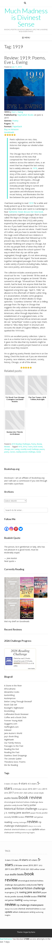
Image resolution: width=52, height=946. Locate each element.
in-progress (42, 809)
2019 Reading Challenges (20, 444)
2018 (16, 793)
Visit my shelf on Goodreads (16, 621)
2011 (35, 788)
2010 (30, 789)
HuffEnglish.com (11, 727)
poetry (6, 452)
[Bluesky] (21, 529)
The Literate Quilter (13, 758)
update (35, 829)
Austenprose (10, 698)
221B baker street (20, 789)
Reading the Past (11, 752)
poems (42, 449)
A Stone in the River (13, 685)
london (21, 817)
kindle (15, 816)
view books (31, 668)
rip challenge (23, 904)
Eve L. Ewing (17, 112)
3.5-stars (14, 783)
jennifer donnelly (17, 896)
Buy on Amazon (11, 129)
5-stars (30, 446)
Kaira (33, 932)
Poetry (15, 120)
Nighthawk (9, 739)
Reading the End (11, 749)
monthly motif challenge (29, 449)
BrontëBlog (9, 711)
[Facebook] (6, 529)
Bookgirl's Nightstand (13, 707)
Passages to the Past (13, 746)
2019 (25, 446)
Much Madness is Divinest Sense (26, 17)
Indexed (7, 730)
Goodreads (9, 132)
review (38, 452)
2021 (21, 793)
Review (39, 444)
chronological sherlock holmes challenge (21, 802)
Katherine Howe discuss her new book (26, 211)
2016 (6, 793)
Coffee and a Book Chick (15, 717)
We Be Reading (11, 765)
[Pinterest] (16, 529)
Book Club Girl (10, 704)
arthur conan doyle (36, 793)
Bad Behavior (6, 939)
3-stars (7, 783)
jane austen (23, 812)
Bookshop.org (38, 478)
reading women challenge (25, 452)
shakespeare (21, 825)
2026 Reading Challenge (20, 652)
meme (29, 817)
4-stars (22, 783)
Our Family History (12, 742)
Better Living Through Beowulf (18, 701)
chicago (7, 449)
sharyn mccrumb (34, 826)
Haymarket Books (25, 115)
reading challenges (19, 822)
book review (37, 446)
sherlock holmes (18, 829)
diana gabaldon (19, 885)
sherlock (7, 829)
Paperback (17, 126)
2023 (25, 793)
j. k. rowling (10, 812)
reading (8, 822)
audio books (11, 798)
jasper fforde (36, 813)
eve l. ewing (15, 449)
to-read (28, 830)
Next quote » (10, 561)
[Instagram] (11, 529)
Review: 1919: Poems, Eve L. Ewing (25, 60)
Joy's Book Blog (11, 736)
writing (18, 832)
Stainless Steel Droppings (15, 755)
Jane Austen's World (13, 733)
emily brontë (17, 805)
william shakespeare (21, 912)
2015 (44, 788)
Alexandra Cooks (11, 692)
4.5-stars (32, 783)
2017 (11, 792)
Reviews (7, 446)
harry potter (29, 805)
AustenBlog (9, 695)
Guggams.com (10, 723)
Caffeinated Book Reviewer (16, 714)
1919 (31, 203)
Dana (16, 658)
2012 (40, 789)
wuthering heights (28, 832)
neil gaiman (38, 817)
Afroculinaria (9, 688)
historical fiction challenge (20, 809)
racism (12, 452)
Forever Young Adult (13, 720)
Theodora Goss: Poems (15, 762)
